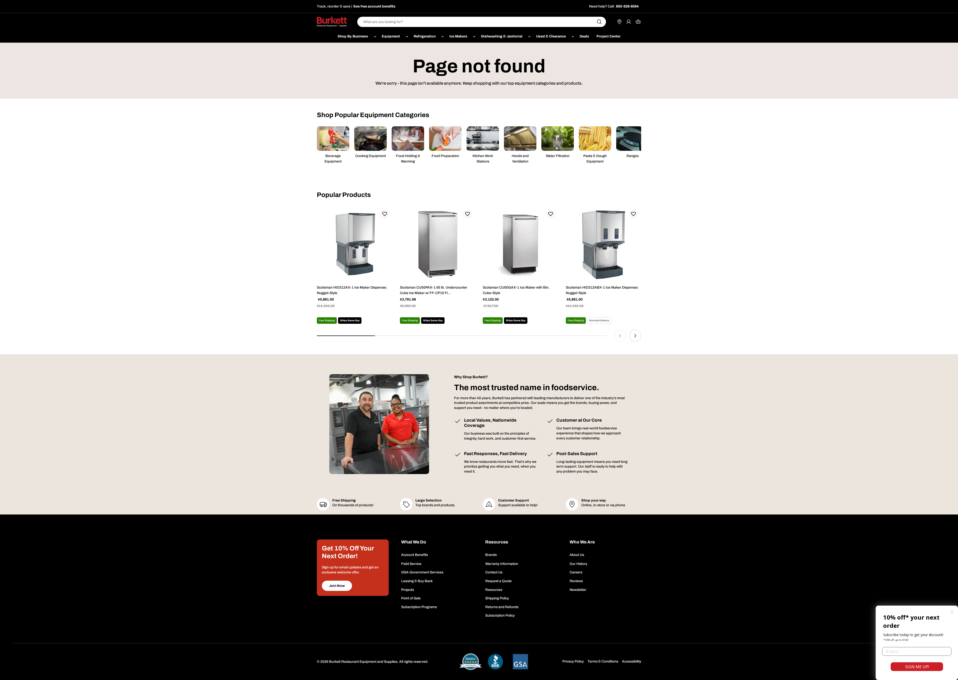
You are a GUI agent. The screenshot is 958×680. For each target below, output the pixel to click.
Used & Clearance (551, 36)
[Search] (599, 21)
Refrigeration (425, 36)
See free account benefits (374, 6)
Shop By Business (353, 36)
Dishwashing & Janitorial (501, 36)
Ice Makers (458, 36)
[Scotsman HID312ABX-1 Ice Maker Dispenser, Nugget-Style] (603, 244)
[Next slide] (635, 336)
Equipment (391, 36)
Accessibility (631, 661)
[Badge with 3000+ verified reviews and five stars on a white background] (470, 661)
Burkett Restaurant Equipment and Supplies (363, 662)
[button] (384, 214)
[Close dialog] (952, 612)
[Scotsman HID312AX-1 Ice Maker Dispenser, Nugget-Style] (354, 244)
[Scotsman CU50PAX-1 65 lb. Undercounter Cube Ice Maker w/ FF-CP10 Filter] (438, 244)
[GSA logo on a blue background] (520, 661)
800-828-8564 (627, 6)
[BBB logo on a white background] (495, 661)
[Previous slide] (620, 336)
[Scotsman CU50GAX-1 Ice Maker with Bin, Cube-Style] (520, 244)
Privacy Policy (573, 661)
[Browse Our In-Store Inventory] (619, 21)
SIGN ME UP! (917, 667)
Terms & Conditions (603, 661)
